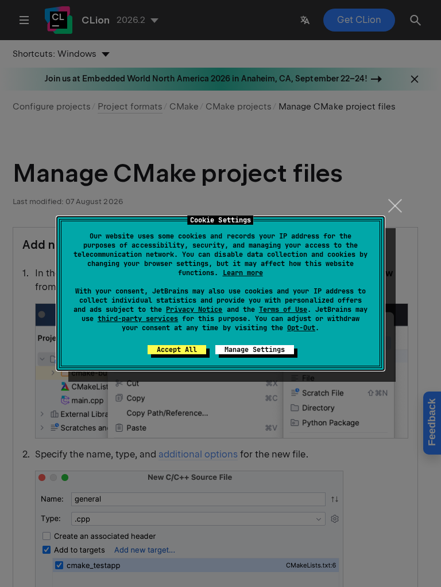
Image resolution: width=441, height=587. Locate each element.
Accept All (177, 349)
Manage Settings (255, 349)
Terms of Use (283, 309)
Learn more (243, 272)
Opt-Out (301, 327)
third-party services (138, 318)
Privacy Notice (194, 309)
